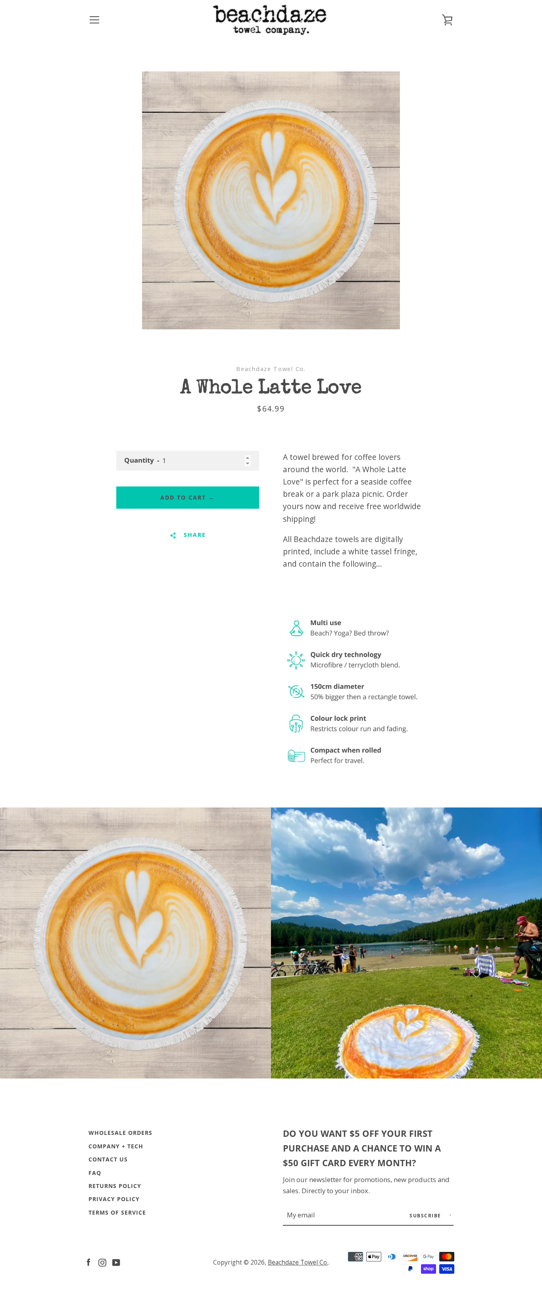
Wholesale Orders (120, 1132)
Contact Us (108, 1159)
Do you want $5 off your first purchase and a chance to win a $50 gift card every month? (362, 1148)
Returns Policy (114, 1186)
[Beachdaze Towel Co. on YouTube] (116, 1261)
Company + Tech (115, 1146)
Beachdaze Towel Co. (298, 1262)
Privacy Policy (114, 1199)
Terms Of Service (117, 1212)
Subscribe (426, 1215)
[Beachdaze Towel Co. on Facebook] (88, 1261)
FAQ (94, 1173)
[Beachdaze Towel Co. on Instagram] (102, 1261)
